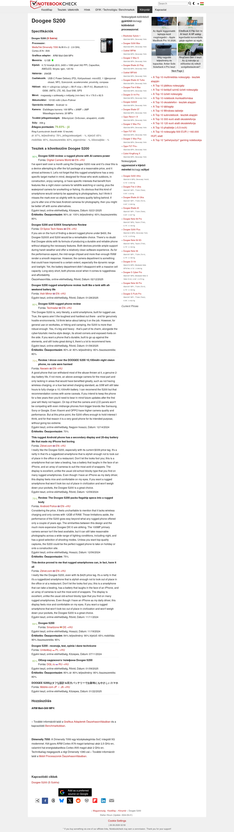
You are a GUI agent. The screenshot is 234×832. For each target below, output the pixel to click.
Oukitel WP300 (130, 72)
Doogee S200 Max (131, 43)
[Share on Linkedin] (103, 800)
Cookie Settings (117, 820)
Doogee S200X (130, 101)
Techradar (52, 308)
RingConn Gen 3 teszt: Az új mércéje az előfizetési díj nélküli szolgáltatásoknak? (190, 62)
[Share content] (37, 800)
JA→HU (65, 687)
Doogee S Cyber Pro (132, 272)
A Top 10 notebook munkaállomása (173, 98)
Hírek (87, 9)
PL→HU (60, 650)
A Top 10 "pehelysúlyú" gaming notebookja (177, 140)
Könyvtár (145, 9)
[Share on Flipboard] (95, 800)
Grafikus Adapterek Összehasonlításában (87, 721)
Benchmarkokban (55, 726)
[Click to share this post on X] (70, 800)
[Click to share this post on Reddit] (78, 800)
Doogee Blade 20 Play (133, 65)
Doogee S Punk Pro (132, 293)
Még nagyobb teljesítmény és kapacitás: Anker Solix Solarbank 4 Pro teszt (164, 62)
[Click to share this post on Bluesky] (62, 801)
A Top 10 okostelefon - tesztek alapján (174, 102)
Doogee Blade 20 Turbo (134, 79)
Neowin (44, 368)
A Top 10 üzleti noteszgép (167, 94)
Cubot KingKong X (131, 153)
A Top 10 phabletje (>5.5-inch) (170, 127)
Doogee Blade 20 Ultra (133, 197)
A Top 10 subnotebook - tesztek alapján (175, 115)
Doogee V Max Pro (132, 123)
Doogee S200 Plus (131, 229)
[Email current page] (112, 801)
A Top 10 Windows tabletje (168, 110)
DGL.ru (51, 664)
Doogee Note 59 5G (132, 240)
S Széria (52, 38)
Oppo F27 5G (129, 131)
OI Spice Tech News (51, 229)
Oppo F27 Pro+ (130, 146)
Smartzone (53, 627)
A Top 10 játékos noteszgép (168, 85)
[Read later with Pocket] (87, 800)
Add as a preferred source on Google (78, 792)
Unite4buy (46, 650)
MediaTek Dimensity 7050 (45, 47)
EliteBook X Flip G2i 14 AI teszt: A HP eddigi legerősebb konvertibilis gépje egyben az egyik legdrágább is (190, 35)
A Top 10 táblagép (163, 106)
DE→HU (68, 627)
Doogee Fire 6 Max (132, 87)
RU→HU (64, 664)
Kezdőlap (46, 9)
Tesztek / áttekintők (68, 9)
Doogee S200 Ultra (132, 175)
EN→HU (80, 160)
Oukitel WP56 (129, 50)
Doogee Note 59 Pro (132, 218)
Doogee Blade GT (131, 109)
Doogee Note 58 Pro (132, 282)
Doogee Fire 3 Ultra (132, 186)
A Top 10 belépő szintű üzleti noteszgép (175, 89)
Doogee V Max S (131, 57)
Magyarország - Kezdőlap (104, 810)
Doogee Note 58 (130, 250)
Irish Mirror (46, 293)
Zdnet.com (46, 445)
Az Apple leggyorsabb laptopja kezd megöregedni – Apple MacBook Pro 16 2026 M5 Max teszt (164, 35)
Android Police (48, 506)
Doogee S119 (129, 261)
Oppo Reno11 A (130, 116)
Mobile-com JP (48, 687)
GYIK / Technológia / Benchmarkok (115, 9)
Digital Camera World (59, 160)
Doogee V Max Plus (132, 138)
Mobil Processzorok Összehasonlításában (62, 756)
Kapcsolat (160, 9)
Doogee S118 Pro (131, 94)
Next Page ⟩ (178, 70)
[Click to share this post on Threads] (53, 801)
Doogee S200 (39, 782)
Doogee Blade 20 (131, 207)
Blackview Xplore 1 (131, 35)
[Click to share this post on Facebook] (45, 801)
